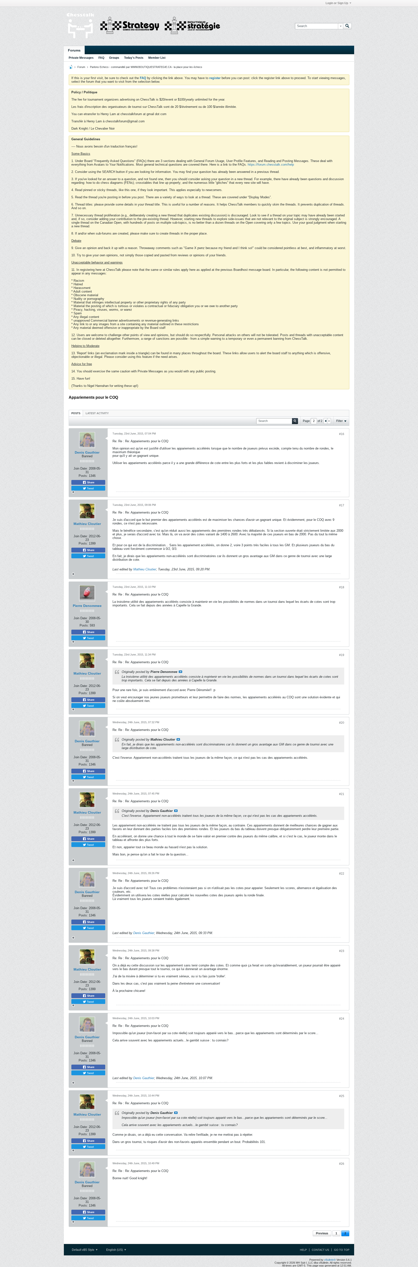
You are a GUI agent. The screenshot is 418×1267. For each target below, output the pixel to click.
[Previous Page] (325, 421)
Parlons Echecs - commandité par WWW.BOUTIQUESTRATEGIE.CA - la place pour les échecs (146, 67)
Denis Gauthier (87, 452)
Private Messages (81, 57)
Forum (81, 67)
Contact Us (320, 1249)
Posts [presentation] (75, 413)
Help (303, 1249)
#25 (341, 1096)
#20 (341, 722)
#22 (341, 873)
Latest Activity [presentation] (97, 413)
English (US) (115, 1250)
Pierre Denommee (87, 606)
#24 (341, 1018)
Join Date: (81, 468)
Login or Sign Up (337, 3)
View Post (180, 671)
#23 (341, 951)
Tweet (90, 488)
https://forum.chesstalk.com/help (271, 164)
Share (90, 482)
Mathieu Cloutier (87, 524)
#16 (341, 434)
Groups (114, 57)
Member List (156, 57)
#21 (341, 794)
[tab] (76, 413)
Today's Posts (133, 57)
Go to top (341, 1249)
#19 (341, 655)
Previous (322, 1233)
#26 (341, 1163)
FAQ (101, 57)
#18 (341, 587)
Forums (74, 50)
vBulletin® (330, 1259)
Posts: (83, 476)
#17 (341, 505)
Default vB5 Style (83, 1250)
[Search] (347, 26)
